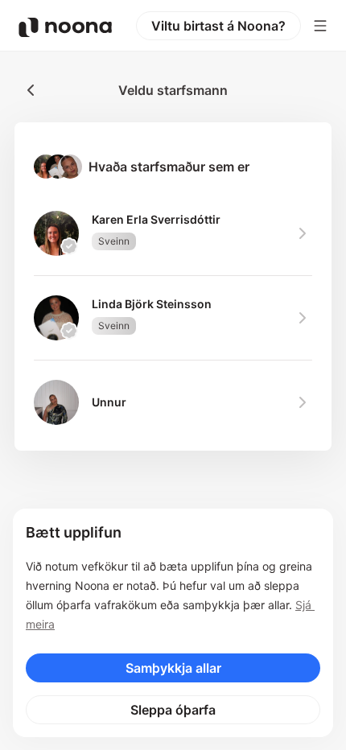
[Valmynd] (320, 26)
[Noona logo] (65, 27)
